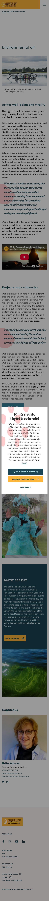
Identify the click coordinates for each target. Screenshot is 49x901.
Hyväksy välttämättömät (23, 479)
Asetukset (25, 487)
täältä (24, 463)
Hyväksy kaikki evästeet (24, 472)
